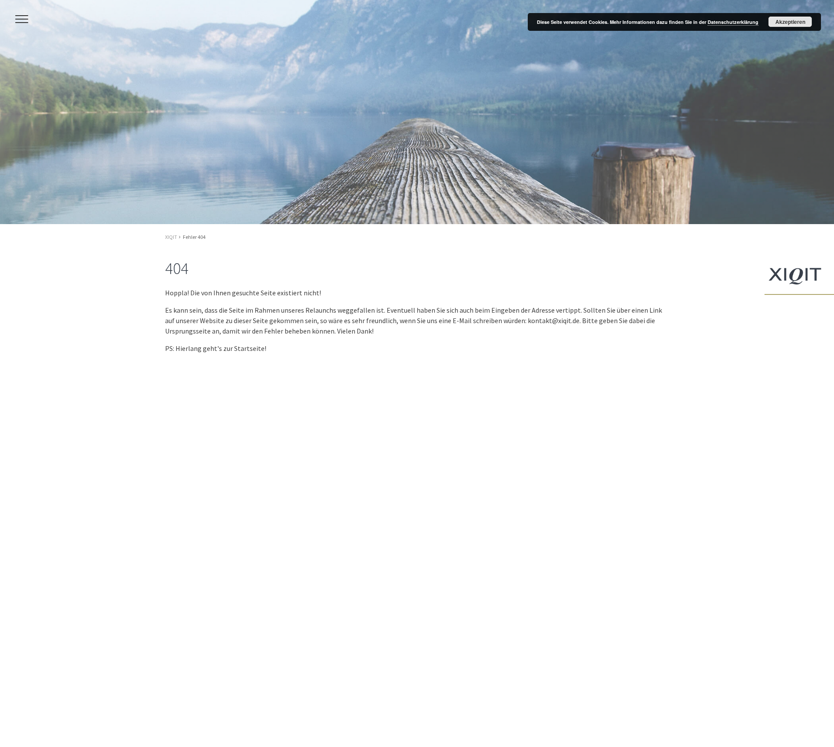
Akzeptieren (790, 22)
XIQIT (171, 237)
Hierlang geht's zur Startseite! (220, 348)
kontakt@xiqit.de (553, 320)
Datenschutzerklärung (733, 22)
